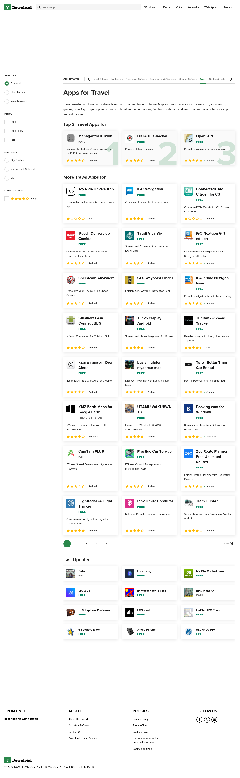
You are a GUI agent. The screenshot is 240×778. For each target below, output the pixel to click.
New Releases (18, 101)
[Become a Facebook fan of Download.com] (199, 720)
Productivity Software (136, 79)
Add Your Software (79, 725)
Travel (203, 79)
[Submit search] (39, 7)
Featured (15, 83)
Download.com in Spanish (83, 738)
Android (192, 7)
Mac (165, 7)
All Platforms (71, 79)
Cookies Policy (141, 732)
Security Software (188, 79)
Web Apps (210, 7)
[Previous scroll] (89, 79)
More (227, 7)
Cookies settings (142, 748)
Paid (12, 139)
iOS (178, 7)
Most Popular (18, 92)
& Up (34, 198)
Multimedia (117, 79)
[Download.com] (18, 7)
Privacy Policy (140, 719)
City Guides (17, 160)
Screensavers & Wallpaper (163, 79)
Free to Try (16, 130)
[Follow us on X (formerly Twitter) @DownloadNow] (207, 720)
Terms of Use (140, 725)
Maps (13, 178)
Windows (149, 7)
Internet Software (99, 79)
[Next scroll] (231, 79)
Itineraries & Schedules (23, 169)
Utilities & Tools (217, 79)
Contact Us (74, 732)
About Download (78, 719)
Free (13, 121)
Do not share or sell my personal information (146, 740)
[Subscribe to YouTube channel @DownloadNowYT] (215, 720)
